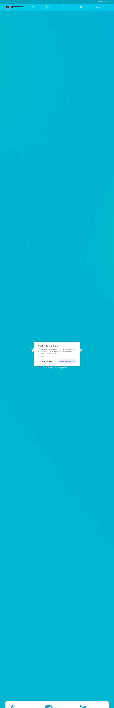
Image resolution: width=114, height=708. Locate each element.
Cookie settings (47, 361)
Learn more (41, 356)
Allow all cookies (67, 361)
